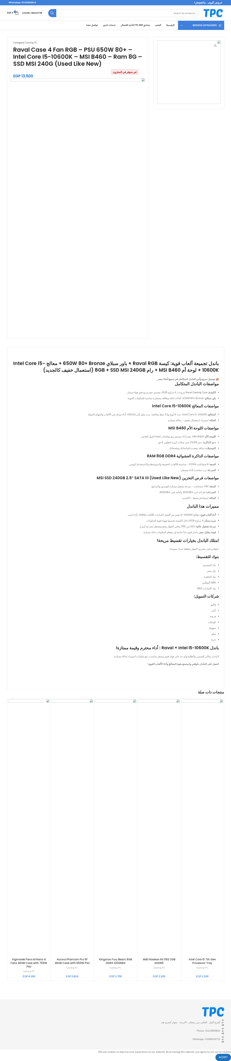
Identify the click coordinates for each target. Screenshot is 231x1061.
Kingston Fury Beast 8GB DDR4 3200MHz (115, 961)
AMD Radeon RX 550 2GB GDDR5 (159, 961)
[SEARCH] (52, 13)
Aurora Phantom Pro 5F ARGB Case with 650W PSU (72, 961)
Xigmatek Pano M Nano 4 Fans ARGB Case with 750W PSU (29, 963)
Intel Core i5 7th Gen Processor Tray (202, 961)
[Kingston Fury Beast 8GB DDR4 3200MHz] (115, 827)
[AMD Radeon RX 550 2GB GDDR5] (159, 827)
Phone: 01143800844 (208, 1030)
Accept (223, 1057)
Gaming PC (31, 42)
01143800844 (29, 2)
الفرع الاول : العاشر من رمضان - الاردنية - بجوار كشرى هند (190, 1022)
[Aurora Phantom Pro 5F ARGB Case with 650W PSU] (72, 827)
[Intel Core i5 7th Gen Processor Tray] (202, 827)
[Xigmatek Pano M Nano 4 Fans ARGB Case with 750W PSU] (29, 827)
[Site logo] (213, 12)
